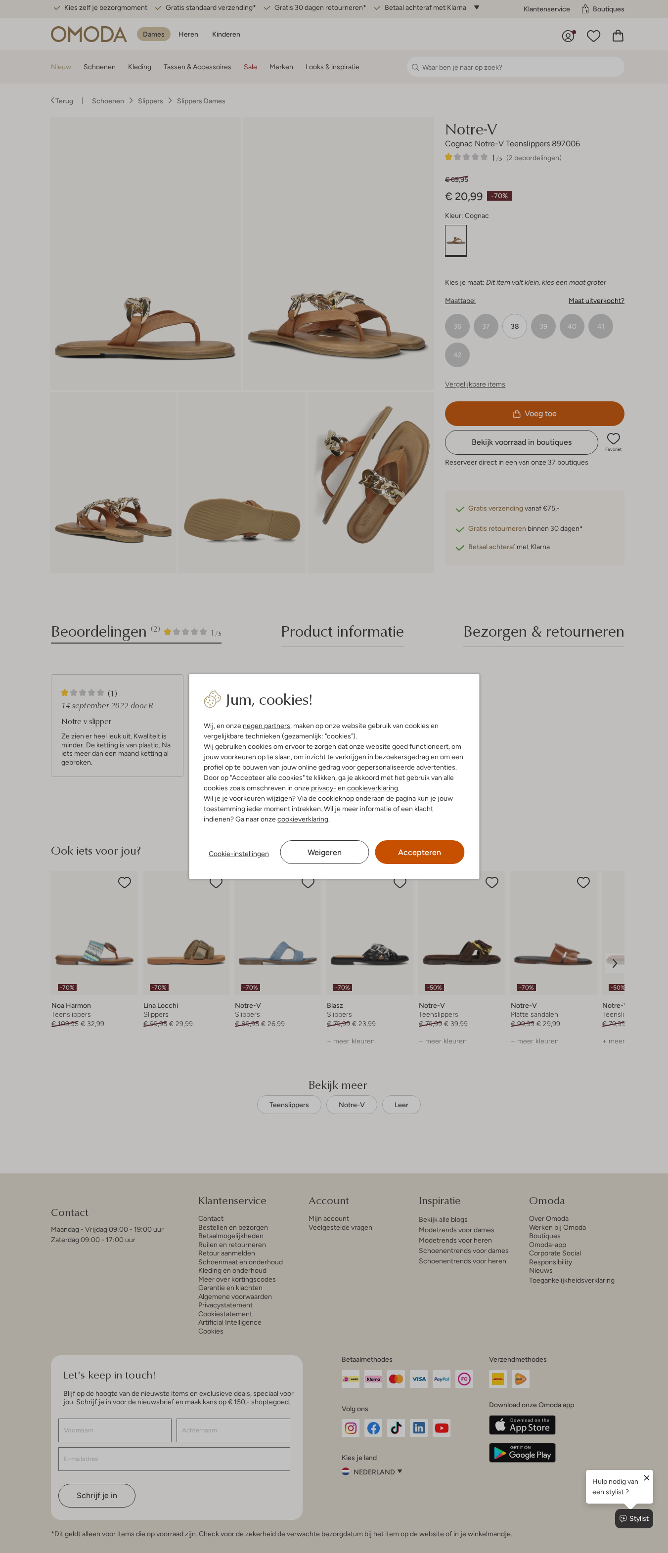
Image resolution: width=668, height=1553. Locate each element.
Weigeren (325, 852)
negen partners (266, 726)
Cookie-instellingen (239, 854)
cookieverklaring (372, 788)
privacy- (323, 788)
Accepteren (419, 852)
